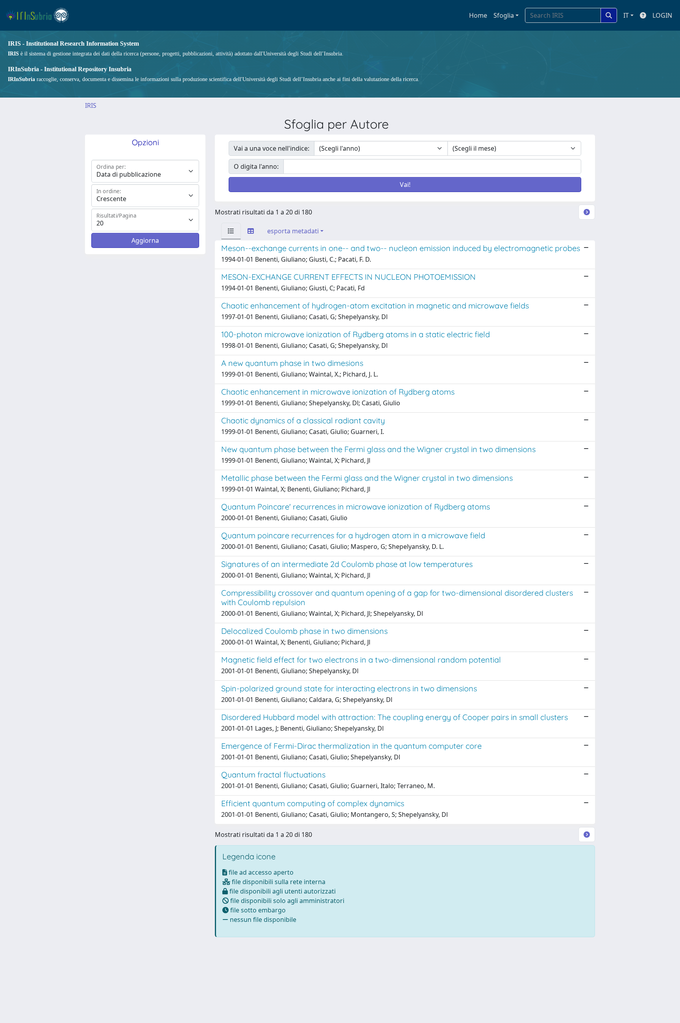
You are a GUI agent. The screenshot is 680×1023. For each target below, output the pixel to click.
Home (478, 15)
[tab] (231, 231)
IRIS (90, 105)
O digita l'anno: (256, 166)
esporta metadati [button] (293, 231)
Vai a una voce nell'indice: (271, 148)
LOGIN (662, 15)
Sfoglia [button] (503, 15)
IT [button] (626, 15)
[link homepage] (41, 15)
